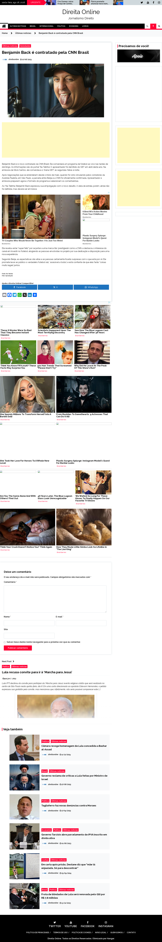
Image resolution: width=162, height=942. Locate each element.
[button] (147, 26)
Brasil (33, 26)
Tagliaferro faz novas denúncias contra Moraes (68, 805)
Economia (73, 26)
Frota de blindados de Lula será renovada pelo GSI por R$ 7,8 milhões (73, 896)
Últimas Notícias (18, 26)
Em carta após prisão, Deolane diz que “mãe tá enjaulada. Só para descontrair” (68, 866)
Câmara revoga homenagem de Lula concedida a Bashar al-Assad (74, 747)
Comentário (10, 582)
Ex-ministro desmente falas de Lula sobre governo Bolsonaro (103, 3)
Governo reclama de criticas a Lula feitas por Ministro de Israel (74, 777)
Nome (7, 617)
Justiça (45, 860)
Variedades (25, 46)
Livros (85, 26)
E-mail (59, 617)
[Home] (4, 26)
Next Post (7, 661)
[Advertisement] (56, 140)
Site (6, 629)
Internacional (46, 26)
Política (61, 26)
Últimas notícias (10, 46)
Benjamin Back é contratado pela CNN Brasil (45, 52)
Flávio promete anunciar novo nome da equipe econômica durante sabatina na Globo (70, 3)
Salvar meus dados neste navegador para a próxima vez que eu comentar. (43, 642)
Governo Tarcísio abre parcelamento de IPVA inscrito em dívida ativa (74, 836)
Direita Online (81, 11)
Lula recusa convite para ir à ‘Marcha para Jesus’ (37, 672)
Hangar (110, 938)
